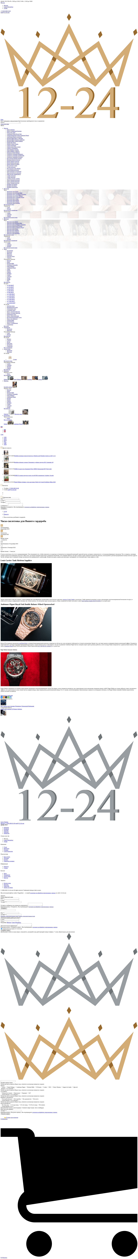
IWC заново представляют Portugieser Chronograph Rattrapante (17, 706)
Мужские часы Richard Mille (14, 193)
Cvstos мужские (11, 167)
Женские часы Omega (13, 232)
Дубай (5, 8)
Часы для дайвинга (12, 319)
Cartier (8, 213)
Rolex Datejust (11, 129)
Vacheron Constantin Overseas (15, 157)
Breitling (9, 273)
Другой (75, 1087)
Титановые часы (11, 308)
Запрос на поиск (8, 887)
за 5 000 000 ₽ (11, 299)
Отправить (3, 508)
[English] (5, 432)
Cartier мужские (11, 175)
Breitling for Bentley (12, 184)
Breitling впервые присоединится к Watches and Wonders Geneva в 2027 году (35, 455)
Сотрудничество (8, 851)
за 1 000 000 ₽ (11, 294)
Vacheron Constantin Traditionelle (15, 155)
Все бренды (7, 282)
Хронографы (10, 320)
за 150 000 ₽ (10, 287)
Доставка (6, 858)
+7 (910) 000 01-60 (6, 11)
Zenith (8, 279)
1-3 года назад (15, 1105)
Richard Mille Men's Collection (15, 138)
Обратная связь (5, 124)
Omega (9, 216)
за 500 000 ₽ (10, 292)
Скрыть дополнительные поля (26, 916)
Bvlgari (9, 209)
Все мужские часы (9, 204)
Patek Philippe (10, 266)
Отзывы (6, 850)
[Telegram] (11, 697)
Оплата (6, 859)
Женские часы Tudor (12, 229)
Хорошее (24, 1093)
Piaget (8, 278)
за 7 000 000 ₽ (11, 301)
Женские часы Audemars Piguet (15, 227)
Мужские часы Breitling (13, 203)
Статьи (6, 868)
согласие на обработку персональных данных (36, 507)
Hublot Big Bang (11, 142)
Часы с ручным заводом (13, 313)
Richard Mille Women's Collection (15, 139)
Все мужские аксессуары (10, 217)
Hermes (9, 246)
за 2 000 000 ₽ (11, 296)
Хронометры (10, 321)
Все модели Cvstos (12, 165)
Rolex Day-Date (11, 132)
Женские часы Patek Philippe (14, 226)
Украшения (7, 327)
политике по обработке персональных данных (43, 893)
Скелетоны (10, 324)
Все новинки (7, 375)
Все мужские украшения (10, 210)
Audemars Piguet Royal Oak (14, 134)
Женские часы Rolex (12, 221)
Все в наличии (8, 420)
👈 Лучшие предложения (11, 1117)
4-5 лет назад (24, 1105)
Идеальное (17, 1093)
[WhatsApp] (8, 697)
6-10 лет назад (33, 1105)
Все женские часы (9, 234)
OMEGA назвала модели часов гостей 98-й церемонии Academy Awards (34, 475)
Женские (6, 219)
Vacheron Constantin (12, 265)
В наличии (10, 250)
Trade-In (6, 414)
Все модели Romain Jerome (14, 158)
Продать (6, 381)
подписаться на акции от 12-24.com (12, 928)
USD (2, 434)
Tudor (8, 269)
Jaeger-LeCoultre (67, 1087)
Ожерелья (9, 346)
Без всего (35, 1099)
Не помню (42, 1105)
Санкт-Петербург (8, 7)
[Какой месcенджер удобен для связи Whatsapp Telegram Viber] (10, 917)
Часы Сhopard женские (13, 181)
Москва (6, 5)
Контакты (6, 848)
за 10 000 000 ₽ (11, 303)
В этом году (5, 1105)
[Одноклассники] (4, 697)
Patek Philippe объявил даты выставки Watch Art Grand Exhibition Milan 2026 (35, 482)
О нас (5, 847)
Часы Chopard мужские (13, 180)
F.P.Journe (38, 1087)
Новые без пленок (7, 1093)
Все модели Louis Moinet (13, 168)
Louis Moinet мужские (13, 170)
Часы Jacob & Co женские (14, 173)
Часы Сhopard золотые (13, 183)
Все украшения (8, 347)
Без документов (27, 1099)
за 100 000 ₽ (10, 285)
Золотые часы (11, 306)
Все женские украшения (10, 240)
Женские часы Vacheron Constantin (16, 224)
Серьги (9, 340)
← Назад (3, 1094)
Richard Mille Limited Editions (15, 141)
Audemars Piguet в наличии (14, 137)
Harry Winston (57, 1087)
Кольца (9, 339)
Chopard (9, 214)
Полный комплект (7, 1099)
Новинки (9, 255)
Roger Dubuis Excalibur (13, 164)
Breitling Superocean (12, 187)
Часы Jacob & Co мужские (14, 171)
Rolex (8, 262)
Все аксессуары (8, 361)
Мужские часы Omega (13, 201)
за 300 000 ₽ (10, 290)
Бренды (6, 128)
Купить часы (7, 883)
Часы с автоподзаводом (13, 311)
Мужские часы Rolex (12, 191)
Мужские (6, 188)
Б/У (30, 1093)
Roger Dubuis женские (13, 162)
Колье (8, 342)
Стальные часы (11, 310)
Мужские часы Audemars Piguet (15, 197)
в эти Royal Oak (22, 643)
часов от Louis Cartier (68, 599)
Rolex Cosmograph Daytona (14, 131)
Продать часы (11, 256)
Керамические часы (12, 307)
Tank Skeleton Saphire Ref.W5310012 (91, 601)
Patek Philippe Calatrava (13, 151)
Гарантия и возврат (9, 861)
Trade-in (9, 257)
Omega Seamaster (11, 145)
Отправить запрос (5, 930)
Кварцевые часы (11, 314)
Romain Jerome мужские (13, 160)
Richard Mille (10, 263)
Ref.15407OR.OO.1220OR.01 (45, 646)
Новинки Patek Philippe (13, 152)
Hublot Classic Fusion (12, 144)
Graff (8, 207)
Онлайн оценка (8, 387)
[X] (6, 697)
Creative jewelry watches (13, 178)
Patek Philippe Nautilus (13, 150)
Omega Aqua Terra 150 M (13, 147)
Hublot (9, 270)
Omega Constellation (12, 148)
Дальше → (12, 1088)
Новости (6, 514)
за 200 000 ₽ (10, 289)
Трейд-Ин (6, 886)
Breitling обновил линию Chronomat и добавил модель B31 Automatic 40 (33, 462)
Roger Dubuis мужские (13, 161)
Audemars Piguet (11, 268)
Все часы (6, 326)
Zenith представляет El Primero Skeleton (11, 709)
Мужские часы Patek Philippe (15, 196)
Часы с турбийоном (12, 323)
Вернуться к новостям (7, 695)
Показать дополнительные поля (9, 916)
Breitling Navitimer (12, 186)
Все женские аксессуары (10, 247)
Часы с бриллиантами (13, 316)
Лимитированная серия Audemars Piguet (18, 135)
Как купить (7, 857)
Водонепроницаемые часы (14, 317)
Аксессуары (7, 349)
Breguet (9, 260)
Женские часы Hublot (13, 230)
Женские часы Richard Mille (14, 223)
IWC (8, 280)
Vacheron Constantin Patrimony (15, 154)
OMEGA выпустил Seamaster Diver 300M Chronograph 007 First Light (33, 469)
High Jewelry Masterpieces (14, 174)
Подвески (9, 344)
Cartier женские (11, 177)
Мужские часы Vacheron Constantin (16, 194)
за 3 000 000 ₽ (11, 297)
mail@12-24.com (5, 12)
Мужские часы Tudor (12, 198)
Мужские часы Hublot (13, 200)
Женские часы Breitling (13, 233)
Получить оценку (5, 1114)
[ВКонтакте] (2, 697)
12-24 (5, 511)
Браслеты (9, 343)
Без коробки (17, 1099)
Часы (5, 249)
